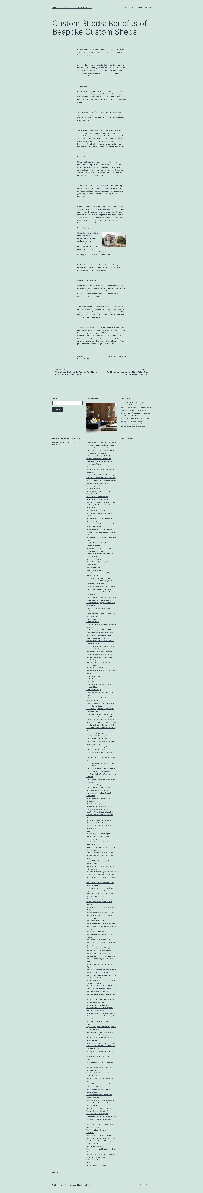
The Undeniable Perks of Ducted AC (98, 991)
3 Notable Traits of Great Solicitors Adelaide (101, 442)
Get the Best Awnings (93, 690)
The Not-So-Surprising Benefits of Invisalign (101, 969)
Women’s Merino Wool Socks (96, 1165)
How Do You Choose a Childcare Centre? (100, 725)
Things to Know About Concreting (98, 1005)
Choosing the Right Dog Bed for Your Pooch (101, 597)
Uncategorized (121, 356)
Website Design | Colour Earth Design (72, 7)
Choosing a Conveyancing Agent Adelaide (100, 586)
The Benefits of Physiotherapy (96, 921)
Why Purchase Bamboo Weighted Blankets (100, 1138)
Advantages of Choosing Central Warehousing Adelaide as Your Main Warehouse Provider (98, 485)
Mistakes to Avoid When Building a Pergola (100, 806)
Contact (140, 8)
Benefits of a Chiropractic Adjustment (99, 529)
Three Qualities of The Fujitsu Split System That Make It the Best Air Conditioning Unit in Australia (100, 1015)
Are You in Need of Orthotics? (96, 510)
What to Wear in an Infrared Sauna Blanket (100, 1100)
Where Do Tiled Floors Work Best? (97, 1127)
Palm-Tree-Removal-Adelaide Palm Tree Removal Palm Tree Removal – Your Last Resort (99, 814)
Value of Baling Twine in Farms (96, 1048)
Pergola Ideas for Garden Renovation (98, 820)
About (133, 8)
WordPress (146, 1185)
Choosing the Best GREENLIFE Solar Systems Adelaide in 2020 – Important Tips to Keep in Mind (100, 591)
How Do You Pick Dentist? (95, 733)
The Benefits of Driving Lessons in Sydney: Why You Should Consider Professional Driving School (100, 915)
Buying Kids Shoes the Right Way (97, 570)
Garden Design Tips (93, 676)
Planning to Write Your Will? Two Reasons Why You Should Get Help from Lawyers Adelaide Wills (100, 825)
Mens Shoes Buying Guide (95, 804)
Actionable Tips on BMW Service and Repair (101, 475)
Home (126, 8)
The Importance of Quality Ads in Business (100, 956)
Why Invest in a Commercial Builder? (98, 1135)
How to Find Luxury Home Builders (98, 771)
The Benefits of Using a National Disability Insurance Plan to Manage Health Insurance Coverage (101, 926)
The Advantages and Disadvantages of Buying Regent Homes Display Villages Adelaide (99, 901)
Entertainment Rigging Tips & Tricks (98, 635)
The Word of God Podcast (95, 1002)
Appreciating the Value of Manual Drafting (100, 502)
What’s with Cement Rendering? (97, 1111)
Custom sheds (82, 49)
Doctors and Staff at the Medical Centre (99, 632)
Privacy (148, 8)
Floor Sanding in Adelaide (94, 668)
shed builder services (92, 207)
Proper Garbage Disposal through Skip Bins (100, 834)
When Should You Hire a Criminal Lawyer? (100, 1124)
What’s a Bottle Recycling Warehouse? (99, 1108)
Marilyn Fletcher (84, 358)
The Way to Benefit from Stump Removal (100, 999)
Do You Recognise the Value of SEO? (98, 630)
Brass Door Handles (93, 567)
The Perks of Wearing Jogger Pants (98, 972)
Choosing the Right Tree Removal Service (100, 600)
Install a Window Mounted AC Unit (97, 790)
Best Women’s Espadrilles (94, 559)
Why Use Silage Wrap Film (95, 1146)
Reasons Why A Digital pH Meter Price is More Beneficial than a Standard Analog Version (99, 855)
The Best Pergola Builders (95, 931)
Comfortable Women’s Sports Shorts (98, 608)
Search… (55, 398)
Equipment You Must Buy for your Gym (99, 638)
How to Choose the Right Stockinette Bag (100, 768)
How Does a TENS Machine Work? (97, 736)
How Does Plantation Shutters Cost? (98, 738)
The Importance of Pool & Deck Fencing (99, 953)
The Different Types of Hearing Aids (98, 940)
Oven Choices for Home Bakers (97, 809)
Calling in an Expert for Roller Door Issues (100, 578)
